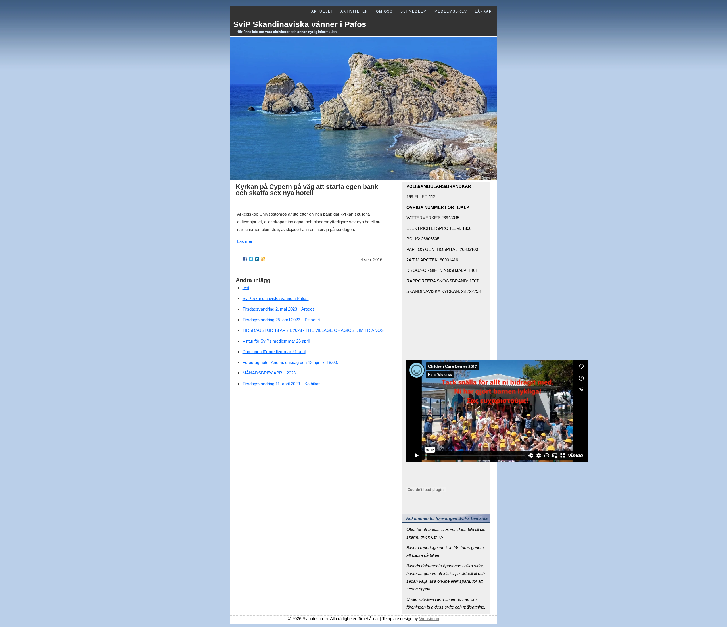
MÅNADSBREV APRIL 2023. (270, 372)
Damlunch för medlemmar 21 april (274, 351)
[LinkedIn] (257, 259)
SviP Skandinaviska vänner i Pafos (299, 24)
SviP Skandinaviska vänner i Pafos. (276, 298)
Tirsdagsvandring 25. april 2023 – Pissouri (281, 319)
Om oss (384, 11)
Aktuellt (322, 11)
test (246, 287)
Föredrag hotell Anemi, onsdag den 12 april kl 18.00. (290, 362)
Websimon (429, 618)
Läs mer (244, 241)
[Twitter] (251, 259)
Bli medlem (413, 11)
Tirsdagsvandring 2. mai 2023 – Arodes (279, 309)
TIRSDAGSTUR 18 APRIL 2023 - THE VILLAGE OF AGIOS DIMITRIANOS (313, 330)
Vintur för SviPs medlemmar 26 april (276, 341)
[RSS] (263, 259)
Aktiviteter (354, 11)
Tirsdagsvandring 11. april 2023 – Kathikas (282, 383)
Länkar (483, 11)
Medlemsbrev (450, 11)
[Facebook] (245, 259)
